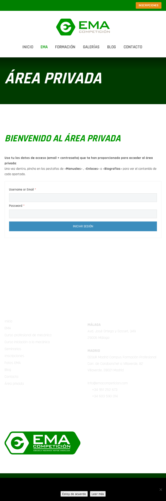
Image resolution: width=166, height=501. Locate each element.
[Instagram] (113, 5)
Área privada (14, 383)
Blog (111, 47)
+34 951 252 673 (104, 389)
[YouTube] (126, 5)
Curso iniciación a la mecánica (27, 341)
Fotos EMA (13, 362)
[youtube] (136, 410)
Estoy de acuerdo (74, 494)
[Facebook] (93, 5)
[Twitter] (106, 5)
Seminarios (13, 348)
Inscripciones (14, 355)
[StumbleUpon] (119, 5)
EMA (8, 328)
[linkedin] (114, 410)
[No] (160, 489)
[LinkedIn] (100, 5)
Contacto (133, 47)
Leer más (98, 494)
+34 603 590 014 (105, 396)
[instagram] (125, 410)
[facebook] (103, 410)
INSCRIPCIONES (149, 5)
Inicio (27, 47)
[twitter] (93, 410)
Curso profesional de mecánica (28, 335)
